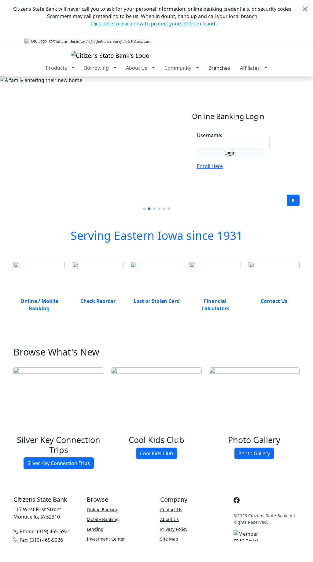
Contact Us (171, 509)
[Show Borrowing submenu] (115, 68)
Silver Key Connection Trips (59, 463)
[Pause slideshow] (293, 200)
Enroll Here (210, 166)
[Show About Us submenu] (153, 68)
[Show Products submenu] (73, 68)
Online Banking (103, 509)
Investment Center (106, 539)
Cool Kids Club (156, 453)
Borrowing (96, 68)
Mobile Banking (103, 519)
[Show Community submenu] (197, 68)
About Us (136, 68)
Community (177, 68)
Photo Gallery (254, 453)
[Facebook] (237, 500)
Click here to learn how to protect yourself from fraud (152, 23)
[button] (144, 208)
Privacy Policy (173, 529)
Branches (219, 68)
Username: (209, 135)
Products (56, 68)
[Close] (305, 8)
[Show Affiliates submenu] (266, 68)
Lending (95, 529)
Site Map (169, 539)
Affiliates (250, 68)
